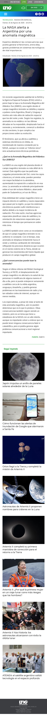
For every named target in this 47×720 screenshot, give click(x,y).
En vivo (34, 7)
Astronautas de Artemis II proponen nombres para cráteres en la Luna (22, 508)
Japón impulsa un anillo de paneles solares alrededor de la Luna (22, 385)
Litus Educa (38, 2)
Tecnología (8, 20)
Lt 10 (7, 7)
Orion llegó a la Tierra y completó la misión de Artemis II (22, 468)
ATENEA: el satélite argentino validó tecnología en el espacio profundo (22, 677)
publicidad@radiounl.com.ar (23, 710)
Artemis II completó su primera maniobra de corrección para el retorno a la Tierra (20, 549)
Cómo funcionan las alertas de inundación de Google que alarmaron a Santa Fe (23, 426)
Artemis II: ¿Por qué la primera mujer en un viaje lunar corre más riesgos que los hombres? (23, 592)
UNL (6, 2)
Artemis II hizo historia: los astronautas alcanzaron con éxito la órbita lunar (22, 635)
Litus (30, 2)
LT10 (23, 2)
